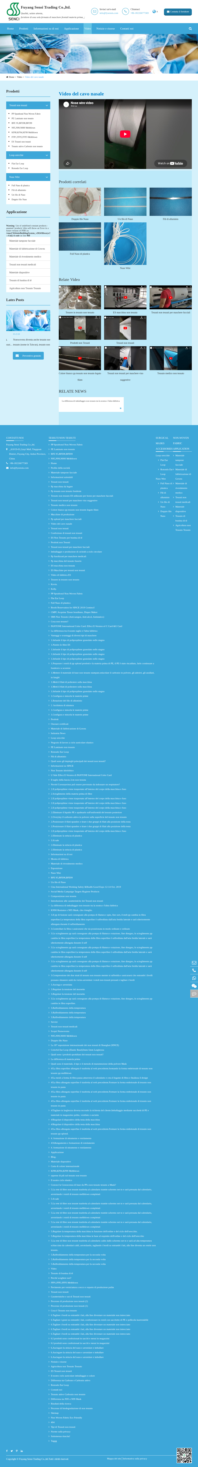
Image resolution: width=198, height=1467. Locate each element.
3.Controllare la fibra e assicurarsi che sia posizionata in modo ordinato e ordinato (90, 929)
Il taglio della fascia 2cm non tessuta (68, 780)
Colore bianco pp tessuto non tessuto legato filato (80, 376)
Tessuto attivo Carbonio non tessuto (27, 146)
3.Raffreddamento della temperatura (68, 1008)
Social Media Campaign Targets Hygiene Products (75, 891)
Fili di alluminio (19, 190)
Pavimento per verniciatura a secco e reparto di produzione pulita (82, 1287)
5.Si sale (55, 1199)
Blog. (53, 1157)
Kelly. (54, 589)
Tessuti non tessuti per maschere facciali (170, 312)
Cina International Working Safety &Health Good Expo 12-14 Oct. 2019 (86, 887)
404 (53, 1422)
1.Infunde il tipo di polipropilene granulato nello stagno (78, 640)
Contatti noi (126, 28)
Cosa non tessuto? (59, 621)
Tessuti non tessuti (18, 105)
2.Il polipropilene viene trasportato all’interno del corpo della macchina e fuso (88, 789)
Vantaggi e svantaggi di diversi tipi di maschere (74, 635)
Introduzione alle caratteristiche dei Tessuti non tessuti (77, 901)
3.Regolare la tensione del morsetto (68, 989)
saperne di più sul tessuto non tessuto (69, 1175)
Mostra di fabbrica (60, 859)
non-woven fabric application (181, 443)
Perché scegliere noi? (61, 1278)
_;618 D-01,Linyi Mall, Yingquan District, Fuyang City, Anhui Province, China (27, 454)
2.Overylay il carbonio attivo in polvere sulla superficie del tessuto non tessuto (89, 817)
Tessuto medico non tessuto (170, 373)
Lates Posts (15, 300)
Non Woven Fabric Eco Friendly (66, 1417)
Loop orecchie (16, 155)
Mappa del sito (114, 1458)
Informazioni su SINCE (62, 766)
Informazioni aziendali (62, 477)
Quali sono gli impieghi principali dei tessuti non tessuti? (78, 761)
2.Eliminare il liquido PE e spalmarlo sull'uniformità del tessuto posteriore (86, 812)
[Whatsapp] (194, 978)
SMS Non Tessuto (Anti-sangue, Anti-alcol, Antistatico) (77, 617)
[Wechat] (194, 986)
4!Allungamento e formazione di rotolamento (73, 1143)
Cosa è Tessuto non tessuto (64, 1310)
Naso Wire (14, 177)
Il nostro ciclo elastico (61, 1180)
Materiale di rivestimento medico (25, 256)
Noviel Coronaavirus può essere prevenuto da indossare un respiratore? (85, 784)
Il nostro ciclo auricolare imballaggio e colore (73, 1376)
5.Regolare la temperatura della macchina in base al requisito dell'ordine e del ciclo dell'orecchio (97, 1236)
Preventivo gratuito (31, 355)
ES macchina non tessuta (125, 312)
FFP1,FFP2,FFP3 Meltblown (24, 137)
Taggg (54, 1441)
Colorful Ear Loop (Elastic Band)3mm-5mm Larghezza (77, 1050)
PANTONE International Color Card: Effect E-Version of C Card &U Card (86, 626)
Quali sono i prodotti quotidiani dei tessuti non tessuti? (77, 1054)
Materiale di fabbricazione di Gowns (27, 248)
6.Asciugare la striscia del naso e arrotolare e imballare (77, 1348)
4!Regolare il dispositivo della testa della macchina (75, 1119)
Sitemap (55, 1413)
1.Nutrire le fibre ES (60, 645)
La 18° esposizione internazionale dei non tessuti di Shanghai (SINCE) (85, 1045)
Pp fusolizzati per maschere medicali (68, 556)
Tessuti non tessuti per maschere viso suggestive (125, 376)
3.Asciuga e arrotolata (61, 984)
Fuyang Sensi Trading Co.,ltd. (20, 444)
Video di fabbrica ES (61, 575)
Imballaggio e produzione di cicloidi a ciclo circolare (76, 551)
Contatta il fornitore (179, 11)
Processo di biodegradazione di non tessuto (72, 1408)
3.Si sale (55, 840)
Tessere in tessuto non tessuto (80, 312)
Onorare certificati (59, 724)
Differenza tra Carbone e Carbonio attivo (70, 1380)
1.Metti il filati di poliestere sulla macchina (71, 682)
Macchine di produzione (62, 514)
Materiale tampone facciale (22, 240)
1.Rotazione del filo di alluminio (66, 700)
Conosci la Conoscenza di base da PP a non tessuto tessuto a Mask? (83, 1185)
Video (87, 28)
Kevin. (54, 584)
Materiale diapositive (19, 272)
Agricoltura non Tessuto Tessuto (25, 288)
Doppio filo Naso (19, 199)
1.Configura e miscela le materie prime (69, 696)
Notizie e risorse (105, 28)
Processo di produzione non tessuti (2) (69, 1301)
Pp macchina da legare (62, 486)
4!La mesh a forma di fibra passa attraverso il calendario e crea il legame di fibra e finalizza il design (99, 1078)
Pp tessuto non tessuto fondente (66, 491)
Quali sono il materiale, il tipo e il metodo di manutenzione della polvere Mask (89, 1064)
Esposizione (56, 868)
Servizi (54, 1022)
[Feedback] (194, 993)
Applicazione (71, 28)
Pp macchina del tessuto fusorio (66, 561)
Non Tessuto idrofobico (62, 770)
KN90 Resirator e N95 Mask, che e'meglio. (72, 910)
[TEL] (194, 970)
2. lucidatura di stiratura (62, 705)
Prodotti (23, 28)
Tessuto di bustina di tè (20, 280)
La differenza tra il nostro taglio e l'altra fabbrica (74, 631)
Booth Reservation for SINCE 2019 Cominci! (73, 607)
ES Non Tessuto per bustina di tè (66, 537)
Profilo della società (60, 468)
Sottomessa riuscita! (60, 1436)
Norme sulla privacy (61, 1431)
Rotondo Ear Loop (20, 168)
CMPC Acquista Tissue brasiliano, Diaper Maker (74, 612)
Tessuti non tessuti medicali (22, 264)
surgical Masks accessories (164, 443)
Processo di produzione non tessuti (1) (69, 1306)
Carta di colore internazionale (65, 1166)
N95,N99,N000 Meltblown (23, 128)
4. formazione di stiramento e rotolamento (71, 1138)
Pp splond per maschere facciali (66, 519)
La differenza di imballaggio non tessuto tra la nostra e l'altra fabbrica (91, 401)
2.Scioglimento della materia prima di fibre (71, 794)
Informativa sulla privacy (135, 1458)
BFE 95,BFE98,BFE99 (22, 123)
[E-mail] (194, 962)
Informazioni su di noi (46, 28)
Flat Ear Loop (18, 163)
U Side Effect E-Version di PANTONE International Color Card (81, 775)
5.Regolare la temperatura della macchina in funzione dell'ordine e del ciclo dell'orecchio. (94, 1231)
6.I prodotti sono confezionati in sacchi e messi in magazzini (80, 1338)
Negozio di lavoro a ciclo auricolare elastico (72, 742)
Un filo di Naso (18, 195)
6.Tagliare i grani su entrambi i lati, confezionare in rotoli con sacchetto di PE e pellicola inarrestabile (99, 1320)
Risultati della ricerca (61, 1403)
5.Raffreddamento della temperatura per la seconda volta (78, 1254)
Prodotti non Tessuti (80, 343)
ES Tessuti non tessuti (21, 142)
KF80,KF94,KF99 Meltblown (25, 132)
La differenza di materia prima (65, 1059)
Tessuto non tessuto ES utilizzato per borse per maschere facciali (82, 496)
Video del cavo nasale (34, 77)
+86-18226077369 (140, 13)
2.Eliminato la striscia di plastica (66, 835)
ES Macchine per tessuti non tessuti (68, 570)
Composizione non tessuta (63, 896)
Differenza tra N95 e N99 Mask (66, 1399)
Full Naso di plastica (21, 185)
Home (10, 28)
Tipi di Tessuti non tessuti (63, 1427)
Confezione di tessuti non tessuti (66, 533)
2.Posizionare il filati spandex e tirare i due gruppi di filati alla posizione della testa (91, 821)
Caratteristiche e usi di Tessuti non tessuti (70, 1296)
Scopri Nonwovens (60, 1031)
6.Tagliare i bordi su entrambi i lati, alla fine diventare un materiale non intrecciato (90, 1315)
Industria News (58, 733)
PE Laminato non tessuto (23, 118)
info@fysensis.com (109, 13)
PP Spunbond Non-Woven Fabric (26, 114)
